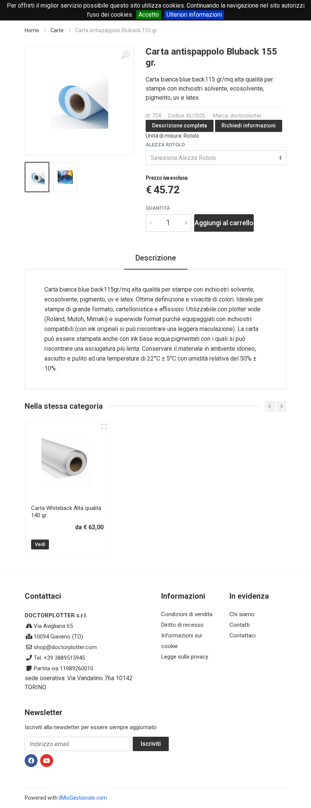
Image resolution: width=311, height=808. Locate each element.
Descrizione (155, 257)
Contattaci (242, 635)
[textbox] (216, 158)
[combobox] (216, 158)
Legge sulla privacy (184, 656)
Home (32, 30)
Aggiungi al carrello (224, 223)
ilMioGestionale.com (83, 798)
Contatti (239, 624)
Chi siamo (241, 614)
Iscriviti (151, 743)
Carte (57, 30)
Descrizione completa (179, 125)
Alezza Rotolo (165, 144)
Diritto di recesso (182, 624)
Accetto (148, 14)
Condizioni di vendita (186, 614)
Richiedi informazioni (248, 125)
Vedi (40, 544)
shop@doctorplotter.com (65, 647)
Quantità (158, 208)
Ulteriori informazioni (194, 14)
